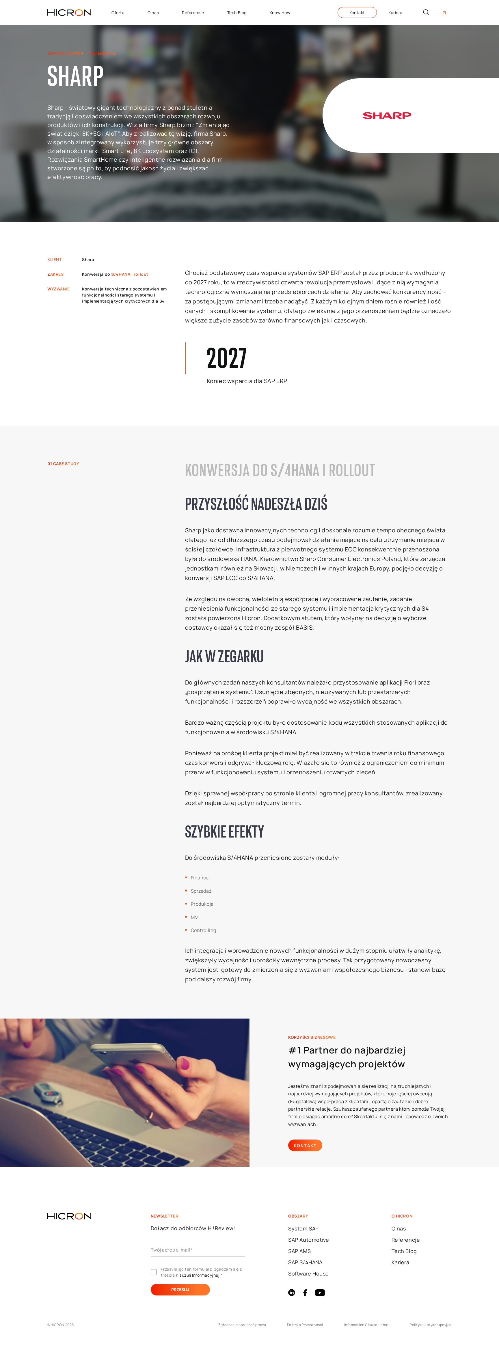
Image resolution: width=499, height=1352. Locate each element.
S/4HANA (120, 274)
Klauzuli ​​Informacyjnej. (198, 1275)
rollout (141, 274)
